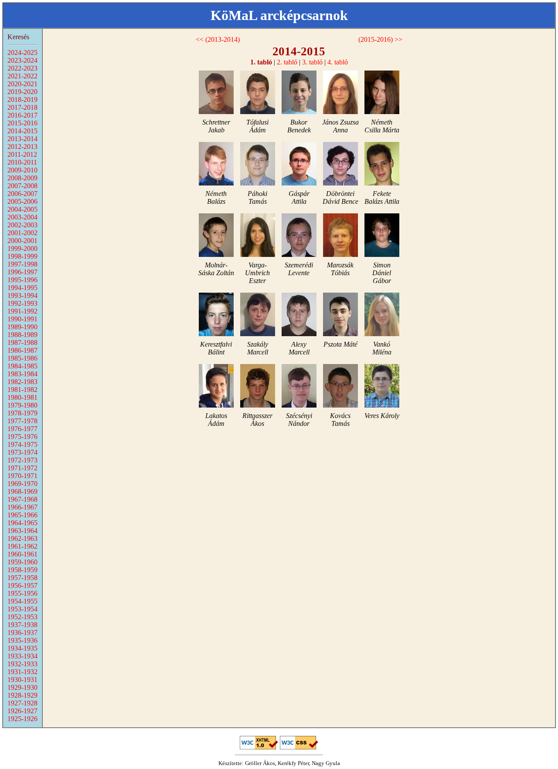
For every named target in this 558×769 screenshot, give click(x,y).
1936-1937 (22, 632)
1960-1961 (22, 554)
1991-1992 (22, 311)
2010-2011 (22, 162)
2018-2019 (22, 99)
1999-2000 (22, 248)
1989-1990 (22, 327)
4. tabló (337, 62)
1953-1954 (22, 609)
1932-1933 (22, 664)
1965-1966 (22, 515)
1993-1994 (22, 295)
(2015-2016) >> (380, 39)
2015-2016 (22, 123)
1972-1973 (22, 460)
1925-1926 (22, 718)
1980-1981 (22, 397)
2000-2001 (22, 240)
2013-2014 (22, 138)
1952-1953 (22, 617)
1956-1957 (22, 585)
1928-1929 (22, 695)
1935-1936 (22, 640)
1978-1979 (22, 413)
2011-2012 (22, 154)
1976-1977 (22, 428)
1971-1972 (22, 468)
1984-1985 (22, 366)
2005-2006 (22, 201)
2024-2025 (22, 52)
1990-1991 (22, 319)
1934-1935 (22, 648)
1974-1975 (22, 444)
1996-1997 (22, 272)
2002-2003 (22, 225)
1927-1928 (22, 703)
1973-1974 (22, 452)
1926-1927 (22, 711)
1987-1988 (22, 342)
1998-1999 (22, 256)
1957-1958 (22, 577)
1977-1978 (22, 421)
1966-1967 (22, 507)
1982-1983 (22, 381)
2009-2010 (22, 170)
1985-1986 (22, 358)
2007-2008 (22, 185)
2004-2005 (22, 209)
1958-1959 (22, 569)
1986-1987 (22, 350)
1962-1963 (22, 538)
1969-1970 (22, 483)
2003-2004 (22, 217)
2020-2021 (22, 84)
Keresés (18, 36)
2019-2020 (22, 91)
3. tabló (312, 62)
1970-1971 (22, 475)
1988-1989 (22, 334)
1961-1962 (22, 546)
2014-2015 (22, 131)
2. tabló (287, 62)
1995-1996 (22, 279)
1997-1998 (22, 264)
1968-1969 (22, 491)
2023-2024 (22, 60)
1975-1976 (22, 436)
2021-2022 (22, 76)
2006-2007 (22, 193)
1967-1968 (22, 499)
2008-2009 (22, 178)
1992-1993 (22, 303)
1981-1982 (22, 389)
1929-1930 (22, 687)
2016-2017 (22, 115)
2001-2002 (22, 232)
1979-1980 (22, 405)
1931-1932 (22, 671)
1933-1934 (22, 656)
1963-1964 (22, 530)
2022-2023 (22, 68)
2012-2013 (22, 146)
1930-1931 (22, 679)
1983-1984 (22, 374)
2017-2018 (22, 107)
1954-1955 (22, 601)
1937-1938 (22, 624)
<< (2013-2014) (218, 39)
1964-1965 (22, 522)
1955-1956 (22, 593)
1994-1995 (22, 287)
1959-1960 (22, 562)
